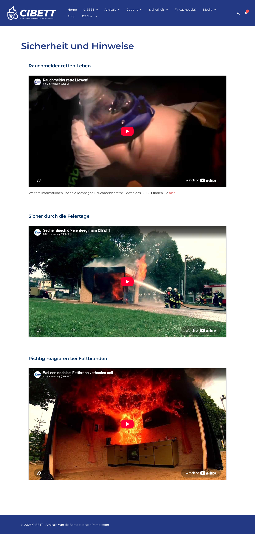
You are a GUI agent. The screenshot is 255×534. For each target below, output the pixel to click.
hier (172, 193)
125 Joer (88, 16)
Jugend (133, 9)
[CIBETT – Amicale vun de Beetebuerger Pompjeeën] (31, 13)
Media (207, 9)
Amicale (110, 9)
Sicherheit (156, 9)
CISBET (88, 9)
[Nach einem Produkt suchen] (238, 13)
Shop (71, 16)
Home (72, 9)
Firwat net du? (186, 9)
